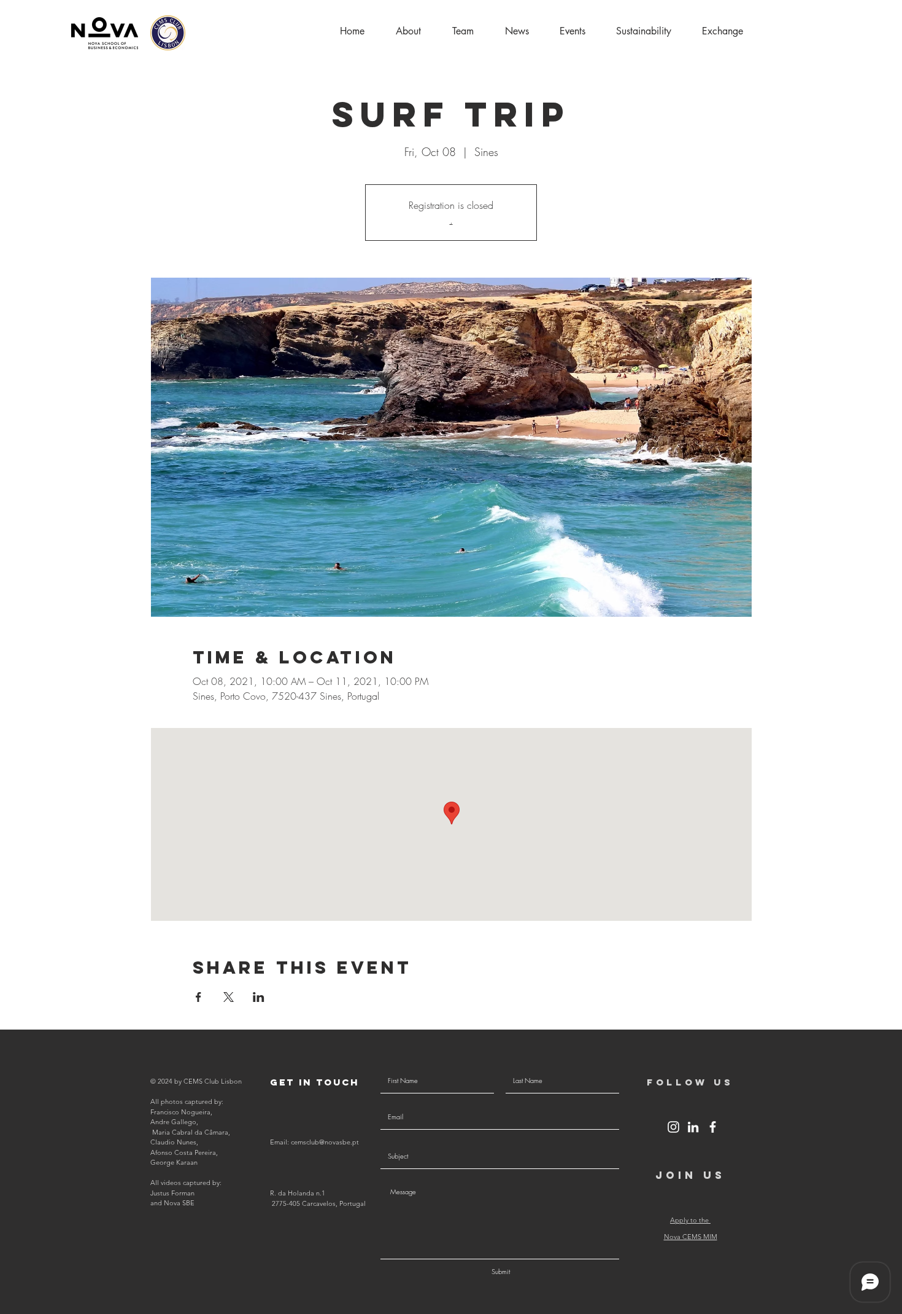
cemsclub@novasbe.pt (325, 1142)
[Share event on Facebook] (198, 997)
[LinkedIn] (693, 1127)
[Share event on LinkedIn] (258, 997)
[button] (722, 31)
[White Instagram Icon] (673, 1127)
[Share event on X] (228, 997)
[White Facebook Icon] (712, 1127)
